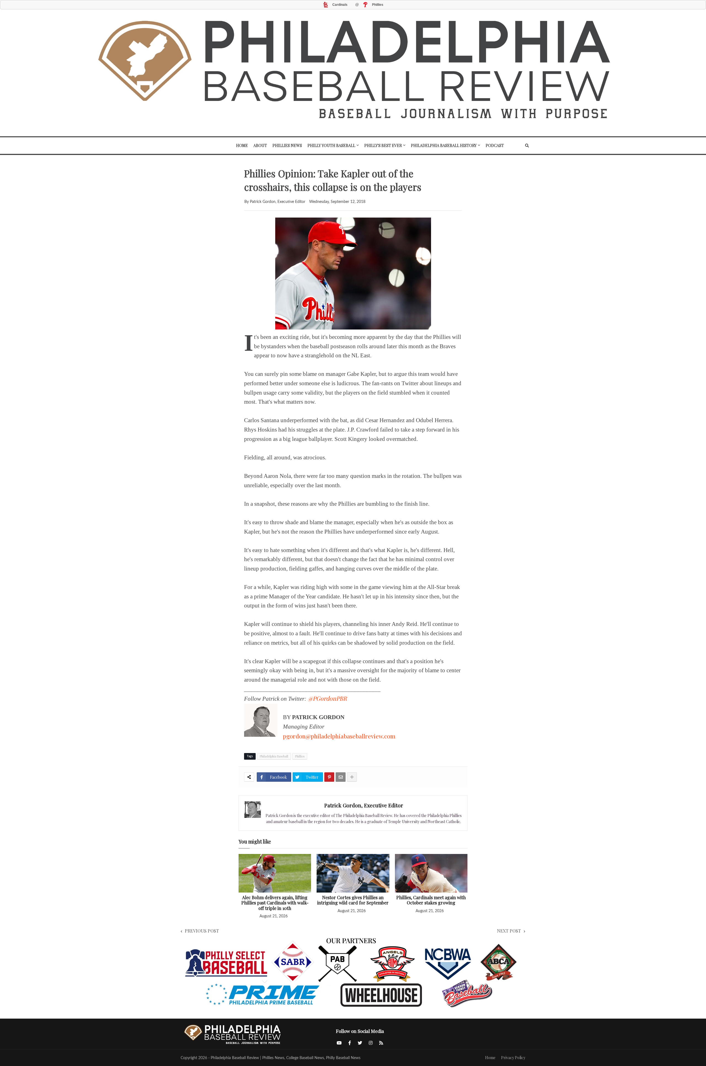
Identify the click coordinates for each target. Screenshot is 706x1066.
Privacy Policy (513, 1057)
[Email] (341, 777)
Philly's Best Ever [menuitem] (383, 145)
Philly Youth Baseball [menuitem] (331, 145)
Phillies (299, 756)
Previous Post (202, 931)
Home (490, 1057)
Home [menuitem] (242, 145)
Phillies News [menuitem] (287, 145)
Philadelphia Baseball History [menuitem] (444, 145)
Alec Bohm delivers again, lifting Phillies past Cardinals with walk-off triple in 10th (275, 903)
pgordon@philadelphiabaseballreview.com (339, 736)
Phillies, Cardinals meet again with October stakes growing (431, 900)
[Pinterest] (329, 777)
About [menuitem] (260, 145)
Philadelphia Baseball (274, 756)
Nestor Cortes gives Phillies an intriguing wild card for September (353, 900)
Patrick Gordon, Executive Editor (363, 805)
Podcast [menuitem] (495, 145)
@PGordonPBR (327, 698)
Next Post (509, 931)
